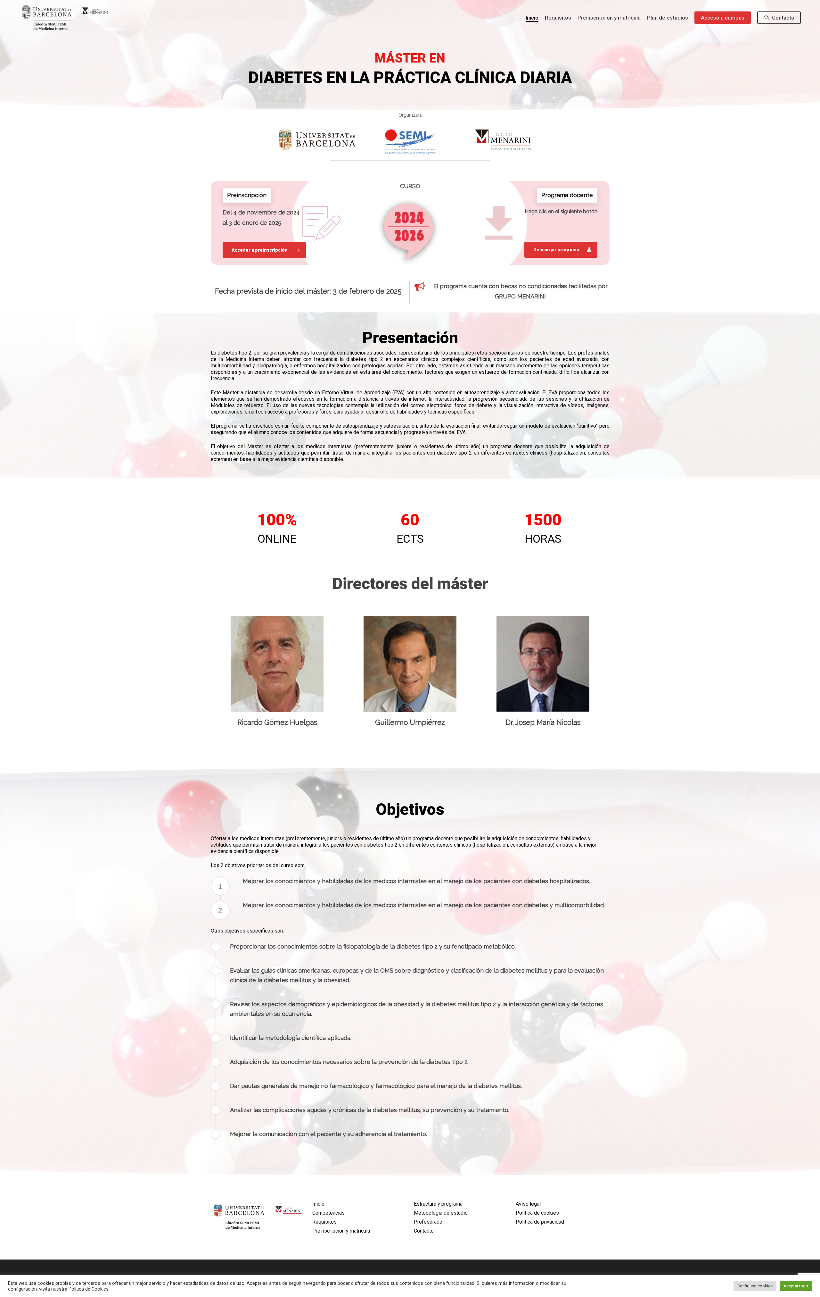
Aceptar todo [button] (795, 1286)
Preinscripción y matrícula (341, 1231)
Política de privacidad (540, 1222)
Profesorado (428, 1222)
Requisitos (324, 1222)
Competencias (328, 1213)
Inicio (318, 1204)
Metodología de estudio (441, 1213)
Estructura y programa (438, 1204)
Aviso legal (528, 1204)
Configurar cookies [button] (755, 1286)
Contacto (424, 1231)
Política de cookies (537, 1213)
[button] (264, 250)
